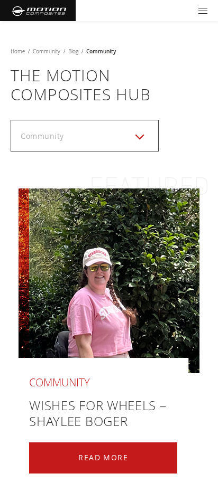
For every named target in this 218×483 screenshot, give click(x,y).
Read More (103, 457)
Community (46, 51)
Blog (73, 51)
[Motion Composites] (38, 10)
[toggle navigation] (203, 10)
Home (18, 51)
